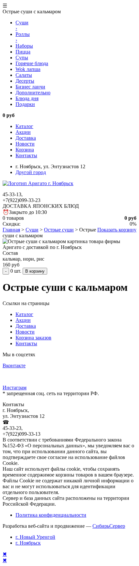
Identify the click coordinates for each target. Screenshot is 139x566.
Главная (11, 229)
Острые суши (59, 229)
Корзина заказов (33, 337)
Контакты (26, 155)
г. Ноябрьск (28, 543)
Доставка (26, 138)
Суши (32, 229)
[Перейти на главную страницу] (38, 183)
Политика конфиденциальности (51, 515)
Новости (25, 144)
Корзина (25, 149)
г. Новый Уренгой (35, 537)
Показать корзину (116, 229)
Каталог (24, 126)
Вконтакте (14, 365)
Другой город (31, 172)
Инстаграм (15, 387)
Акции (23, 132)
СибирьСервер (108, 526)
